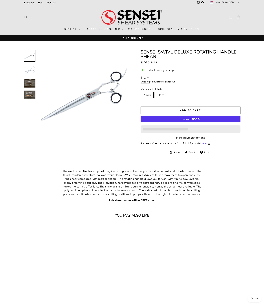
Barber (91, 28)
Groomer (113, 28)
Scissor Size (151, 88)
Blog (40, 2)
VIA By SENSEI (189, 28)
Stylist (71, 28)
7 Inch (147, 95)
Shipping (145, 81)
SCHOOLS (165, 28)
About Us (51, 2)
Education (29, 2)
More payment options (190, 137)
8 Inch (161, 95)
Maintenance (139, 28)
